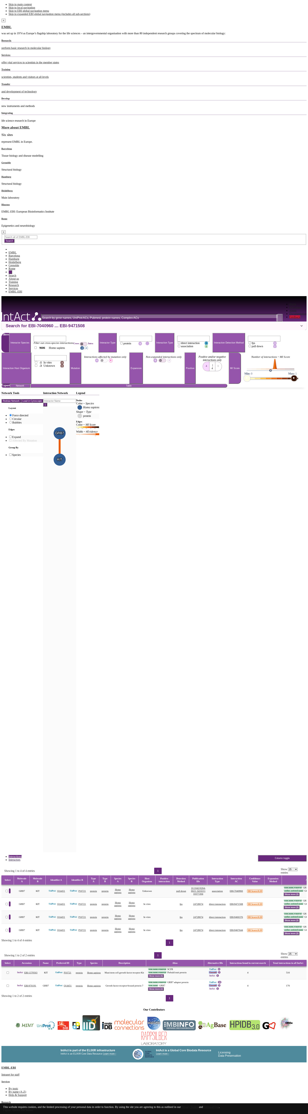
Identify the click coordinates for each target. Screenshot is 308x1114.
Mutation (75, 368)
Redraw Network (11, 401)
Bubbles (17, 422)
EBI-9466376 (236, 917)
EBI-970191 (30, 985)
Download (295, 307)
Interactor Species (20, 342)
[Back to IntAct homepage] (21, 317)
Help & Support (18, 1094)
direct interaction (217, 904)
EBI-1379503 (30, 972)
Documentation (298, 313)
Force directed (20, 415)
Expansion (136, 368)
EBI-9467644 (236, 930)
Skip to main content (20, 4)
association (217, 891)
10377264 (198, 894)
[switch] (83, 344)
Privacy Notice (189, 1106)
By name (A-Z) (17, 1091)
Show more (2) (156, 989)
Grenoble (6, 162)
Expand (16, 436)
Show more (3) (292, 894)
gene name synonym (293, 887)
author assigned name (293, 890)
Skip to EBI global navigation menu (29, 10)
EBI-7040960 (236, 891)
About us (14, 278)
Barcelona (6, 148)
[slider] (247, 378)
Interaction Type (164, 342)
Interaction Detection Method (229, 342)
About (292, 310)
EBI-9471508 (236, 904)
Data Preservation (229, 1055)
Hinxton (5, 204)
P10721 (82, 891)
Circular (16, 418)
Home (292, 304)
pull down (181, 891)
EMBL (6, 27)
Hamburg (6, 176)
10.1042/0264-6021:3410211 (198, 889)
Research (14, 285)
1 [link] (158, 870)
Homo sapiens (117, 891)
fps (181, 904)
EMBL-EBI (15, 291)
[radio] (206, 365)
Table (129, 385)
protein (93, 891)
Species (16, 454)
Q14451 (61, 891)
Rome (4, 218)
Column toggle (282, 858)
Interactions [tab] (15, 856)
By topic (13, 1088)
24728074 (198, 904)
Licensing (224, 1052)
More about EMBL (15, 127)
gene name (153, 985)
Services (13, 288)
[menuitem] (298, 304)
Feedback (294, 316)
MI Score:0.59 (255, 891)
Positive (190, 368)
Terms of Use (211, 1106)
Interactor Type (107, 342)
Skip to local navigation (22, 7)
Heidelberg (7, 190)
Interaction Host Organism (16, 368)
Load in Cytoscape (32, 401)
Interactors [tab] (14, 859)
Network (20, 385)
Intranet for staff (10, 1074)
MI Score (235, 368)
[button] (154, 326)
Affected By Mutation (24, 440)
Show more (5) (156, 976)
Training (13, 281)
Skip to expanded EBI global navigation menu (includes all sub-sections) (49, 14)
